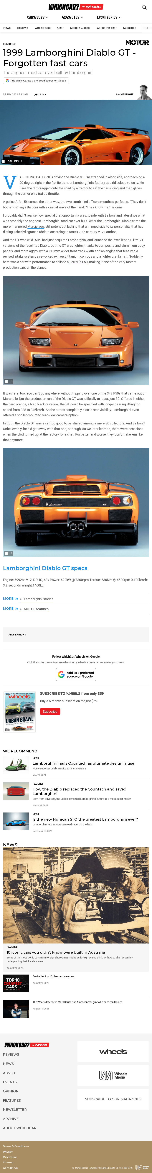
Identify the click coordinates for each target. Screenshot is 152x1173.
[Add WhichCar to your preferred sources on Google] (76, 674)
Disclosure (10, 1157)
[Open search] (144, 7)
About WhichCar (19, 1128)
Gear (60, 28)
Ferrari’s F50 (79, 262)
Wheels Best (43, 28)
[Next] (147, 28)
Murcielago (35, 226)
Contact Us (10, 1167)
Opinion (11, 1091)
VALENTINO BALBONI (34, 177)
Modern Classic (80, 28)
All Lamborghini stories (36, 599)
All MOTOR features (34, 609)
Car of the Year (106, 28)
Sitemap (8, 1162)
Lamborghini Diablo (117, 221)
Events (10, 1082)
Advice (9, 1073)
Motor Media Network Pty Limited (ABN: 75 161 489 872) (104, 1168)
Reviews (22, 28)
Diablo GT (77, 177)
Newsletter (15, 1110)
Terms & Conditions (16, 1146)
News (7, 28)
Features (12, 1101)
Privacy (8, 1151)
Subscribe (129, 28)
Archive (11, 1119)
